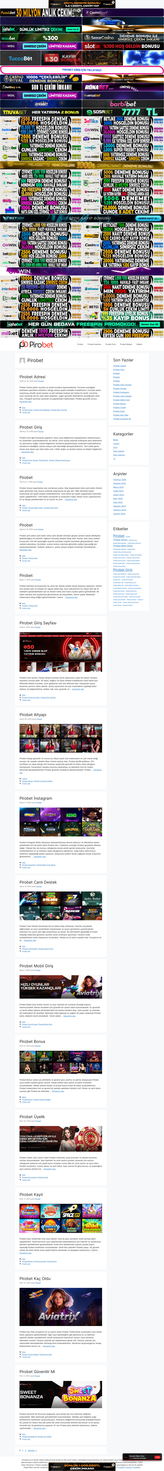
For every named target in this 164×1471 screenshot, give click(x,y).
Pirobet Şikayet (126, 344)
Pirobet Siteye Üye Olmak (45, 865)
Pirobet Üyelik (32, 1116)
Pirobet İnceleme (94, 344)
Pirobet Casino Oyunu (119, 560)
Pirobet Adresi (32, 376)
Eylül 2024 (118, 502)
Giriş (23, 408)
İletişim (139, 344)
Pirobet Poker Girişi (51, 508)
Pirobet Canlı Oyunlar (30, 1024)
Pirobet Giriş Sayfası (38, 623)
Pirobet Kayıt (31, 1194)
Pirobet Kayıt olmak (29, 1177)
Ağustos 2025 (119, 483)
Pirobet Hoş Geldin (44, 1437)
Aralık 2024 (118, 491)
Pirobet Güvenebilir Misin (133, 576)
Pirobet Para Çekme (119, 591)
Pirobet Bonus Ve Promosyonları (34, 1261)
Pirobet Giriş (111, 344)
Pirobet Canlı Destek (38, 882)
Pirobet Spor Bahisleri (119, 599)
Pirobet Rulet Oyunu (119, 594)
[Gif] (82, 165)
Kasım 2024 (118, 495)
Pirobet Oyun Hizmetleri (134, 588)
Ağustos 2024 (119, 506)
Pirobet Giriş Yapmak (59, 410)
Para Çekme (118, 451)
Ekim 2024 (118, 498)
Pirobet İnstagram (36, 798)
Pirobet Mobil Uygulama (132, 585)
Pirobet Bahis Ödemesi (119, 549)
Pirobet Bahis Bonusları (119, 543)
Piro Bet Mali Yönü (118, 582)
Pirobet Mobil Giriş (36, 966)
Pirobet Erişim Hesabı (30, 460)
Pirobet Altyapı (33, 714)
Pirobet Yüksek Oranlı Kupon (59, 460)
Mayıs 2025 (118, 487)
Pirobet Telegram (131, 599)
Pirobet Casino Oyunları (31, 697)
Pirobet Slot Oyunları (135, 596)
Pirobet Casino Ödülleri (42, 1099)
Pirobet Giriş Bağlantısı (42, 410)
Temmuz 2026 (119, 480)
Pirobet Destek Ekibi (119, 563)
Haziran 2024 (119, 514)
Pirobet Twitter (117, 602)
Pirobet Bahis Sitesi (35, 508)
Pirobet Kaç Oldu (35, 1278)
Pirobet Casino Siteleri (30, 1354)
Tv (114, 459)
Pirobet (80, 344)
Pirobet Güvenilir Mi (37, 1371)
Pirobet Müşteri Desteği (120, 588)
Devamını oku (26, 401)
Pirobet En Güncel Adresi (43, 781)
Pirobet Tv (140, 599)
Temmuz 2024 (119, 510)
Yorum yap (26, 412)
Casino (24, 779)
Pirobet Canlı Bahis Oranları (121, 555)
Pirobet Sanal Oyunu (45, 949)
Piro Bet (128, 536)
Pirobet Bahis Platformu (134, 543)
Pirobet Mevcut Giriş (130, 582)
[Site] (41, 120)
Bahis (24, 1097)
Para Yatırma (119, 455)
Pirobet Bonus (32, 1041)
